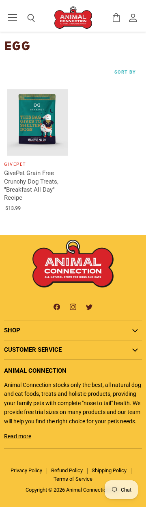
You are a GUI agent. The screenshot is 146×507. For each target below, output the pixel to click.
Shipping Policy (109, 470)
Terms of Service (73, 479)
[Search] (25, 18)
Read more (17, 436)
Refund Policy (67, 470)
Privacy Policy (26, 470)
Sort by (125, 72)
